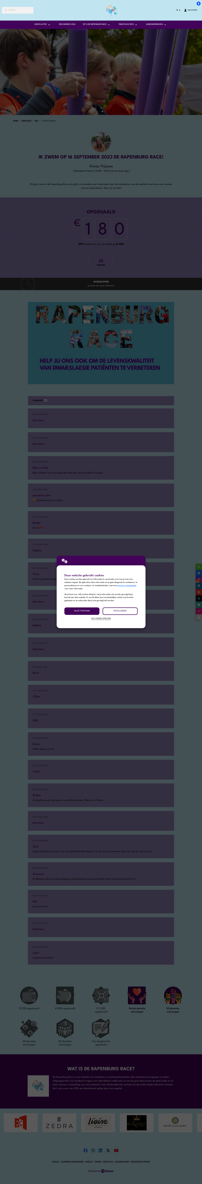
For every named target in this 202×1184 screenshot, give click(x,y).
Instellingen (120, 611)
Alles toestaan (82, 611)
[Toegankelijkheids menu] (198, 3)
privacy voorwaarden (127, 586)
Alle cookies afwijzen (101, 618)
